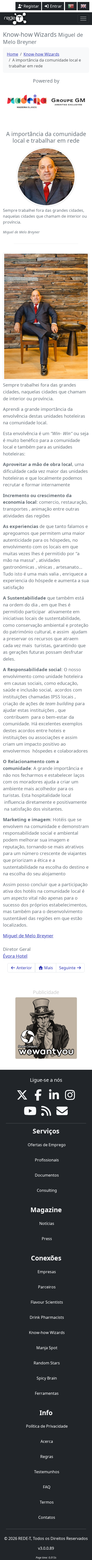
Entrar (55, 6)
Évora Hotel (15, 956)
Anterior (23, 967)
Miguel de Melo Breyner (28, 935)
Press (47, 1238)
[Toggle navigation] (83, 18)
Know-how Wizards (41, 54)
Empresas (47, 1271)
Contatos (46, 1517)
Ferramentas (47, 1393)
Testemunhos (46, 1471)
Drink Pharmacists (47, 1317)
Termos (47, 1502)
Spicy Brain (47, 1378)
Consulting (47, 1190)
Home (12, 54)
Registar (31, 6)
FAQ (47, 1487)
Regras (46, 1456)
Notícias (46, 1223)
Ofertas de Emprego (47, 1144)
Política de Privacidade (47, 1426)
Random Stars (47, 1363)
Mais (48, 967)
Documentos (47, 1175)
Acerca (46, 1441)
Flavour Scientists (47, 1302)
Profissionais (47, 1160)
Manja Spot (46, 1347)
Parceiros (47, 1287)
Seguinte (68, 967)
